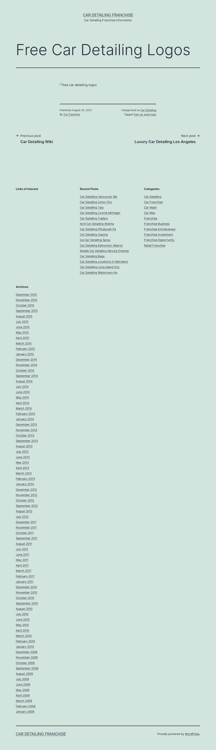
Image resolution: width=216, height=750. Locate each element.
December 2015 (26, 294)
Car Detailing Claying (94, 234)
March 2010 (24, 636)
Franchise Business (157, 223)
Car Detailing (148, 110)
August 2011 (24, 543)
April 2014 (22, 403)
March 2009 (24, 700)
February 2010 (25, 641)
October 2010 (25, 597)
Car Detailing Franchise (108, 15)
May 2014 (22, 397)
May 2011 (22, 560)
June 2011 (22, 554)
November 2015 (26, 300)
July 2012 (22, 516)
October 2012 (25, 500)
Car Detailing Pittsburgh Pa (98, 229)
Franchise (150, 218)
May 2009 (22, 690)
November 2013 (26, 430)
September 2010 (27, 603)
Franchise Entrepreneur (160, 229)
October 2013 (25, 435)
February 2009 (25, 706)
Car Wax (149, 213)
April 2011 (22, 565)
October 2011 (25, 533)
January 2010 (25, 646)
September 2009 (27, 668)
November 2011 (26, 527)
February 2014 (25, 413)
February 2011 (25, 576)
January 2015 (25, 354)
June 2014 (23, 392)
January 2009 (25, 711)
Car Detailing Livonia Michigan (100, 213)
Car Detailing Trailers (94, 218)
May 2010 (22, 625)
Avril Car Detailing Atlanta (97, 223)
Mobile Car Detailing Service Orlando (104, 251)
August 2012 (24, 511)
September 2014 (27, 376)
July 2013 (22, 451)
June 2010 (23, 619)
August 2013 (24, 446)
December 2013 (26, 424)
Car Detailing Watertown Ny (98, 272)
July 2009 (22, 679)
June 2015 (23, 327)
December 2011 (26, 522)
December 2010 (26, 587)
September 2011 (26, 538)
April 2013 (22, 468)
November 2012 (26, 495)
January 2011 (24, 581)
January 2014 (25, 419)
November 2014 (26, 365)
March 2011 (23, 570)
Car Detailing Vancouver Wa (98, 196)
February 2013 (25, 478)
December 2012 (26, 489)
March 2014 (24, 408)
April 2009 (23, 695)
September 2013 (27, 440)
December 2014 (26, 359)
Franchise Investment (158, 234)
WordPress (192, 734)
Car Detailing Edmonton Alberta (101, 245)
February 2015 (25, 348)
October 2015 (25, 305)
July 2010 (22, 614)
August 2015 (24, 316)
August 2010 (24, 608)
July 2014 (22, 386)
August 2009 (24, 673)
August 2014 (24, 381)
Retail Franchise (154, 245)
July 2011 (22, 549)
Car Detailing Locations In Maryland (104, 261)
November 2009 (27, 657)
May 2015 (22, 332)
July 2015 (22, 321)
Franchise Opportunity (159, 240)
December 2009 (26, 652)
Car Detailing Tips (92, 207)
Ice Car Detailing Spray (95, 240)
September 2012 (27, 505)
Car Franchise (72, 114)
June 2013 (23, 457)
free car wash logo (145, 114)
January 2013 (25, 484)
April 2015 (22, 338)
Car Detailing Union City (96, 202)
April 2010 (22, 630)
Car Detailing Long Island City (100, 267)
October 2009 (25, 663)
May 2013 (22, 462)
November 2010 (26, 592)
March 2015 (24, 343)
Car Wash (150, 207)
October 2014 (25, 370)
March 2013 (24, 473)
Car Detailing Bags (92, 256)
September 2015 (27, 310)
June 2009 (23, 684)
